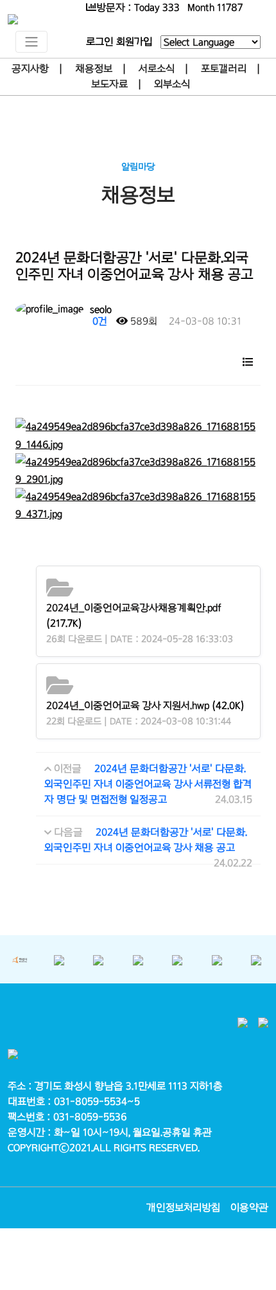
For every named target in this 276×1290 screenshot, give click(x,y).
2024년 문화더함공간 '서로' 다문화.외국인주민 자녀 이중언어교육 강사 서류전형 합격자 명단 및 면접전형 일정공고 (148, 784)
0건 (98, 321)
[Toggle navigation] (31, 42)
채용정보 (93, 68)
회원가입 (134, 41)
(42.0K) (145, 705)
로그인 (100, 41)
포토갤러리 (223, 68)
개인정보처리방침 (183, 1207)
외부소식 (172, 83)
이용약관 (249, 1207)
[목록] (247, 361)
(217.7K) (133, 615)
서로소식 (157, 68)
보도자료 (109, 83)
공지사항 (30, 68)
